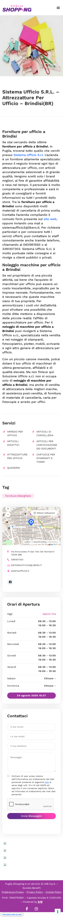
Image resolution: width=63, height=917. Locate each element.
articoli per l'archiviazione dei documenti (46, 445)
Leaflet (27, 542)
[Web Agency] (40, 901)
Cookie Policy (53, 892)
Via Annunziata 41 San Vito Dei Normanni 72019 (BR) (32, 553)
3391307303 (17, 559)
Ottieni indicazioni (46, 513)
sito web (50, 219)
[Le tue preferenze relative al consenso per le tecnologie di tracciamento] (58, 912)
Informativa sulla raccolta (12, 914)
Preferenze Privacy (13, 892)
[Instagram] (36, 909)
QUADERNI (13, 467)
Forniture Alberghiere (18, 495)
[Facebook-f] (27, 909)
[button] (58, 7)
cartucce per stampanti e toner (45, 458)
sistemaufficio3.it (20, 571)
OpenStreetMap (40, 542)
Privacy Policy (35, 892)
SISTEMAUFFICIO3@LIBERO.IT (26, 565)
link (47, 782)
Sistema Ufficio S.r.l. (29, 155)
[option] (31, 45)
